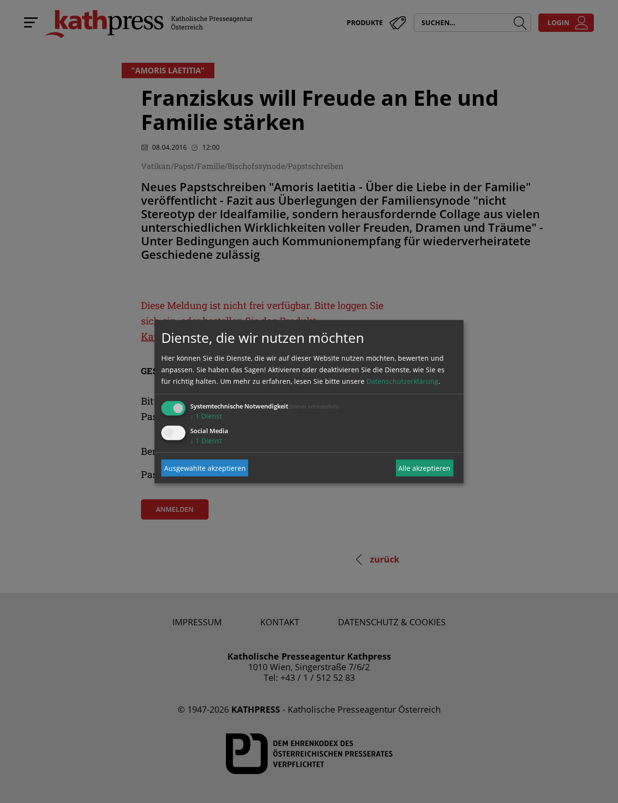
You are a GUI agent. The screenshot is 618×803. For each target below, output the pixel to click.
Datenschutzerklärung (402, 381)
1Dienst (206, 416)
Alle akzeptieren (424, 467)
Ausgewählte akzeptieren (205, 467)
